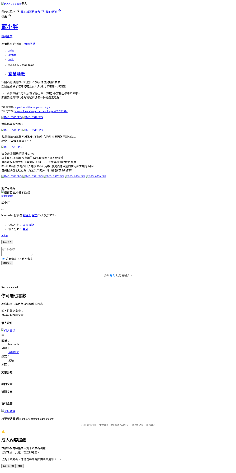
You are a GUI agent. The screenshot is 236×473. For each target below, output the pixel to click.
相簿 (11, 50)
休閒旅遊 (29, 44)
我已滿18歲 (8, 466)
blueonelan (7, 195)
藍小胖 (9, 27)
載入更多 (7, 242)
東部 (25, 229)
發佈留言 (7, 263)
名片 (11, 59)
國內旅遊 (28, 225)
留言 (34, 215)
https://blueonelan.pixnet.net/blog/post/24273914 (41, 111)
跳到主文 (6, 36)
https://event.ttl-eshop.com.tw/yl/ (32, 107)
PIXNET (92, 425)
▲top (4, 235)
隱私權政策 (137, 425)
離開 (20, 466)
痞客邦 (27, 215)
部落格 (12, 55)
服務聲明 (150, 425)
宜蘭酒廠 (16, 74)
